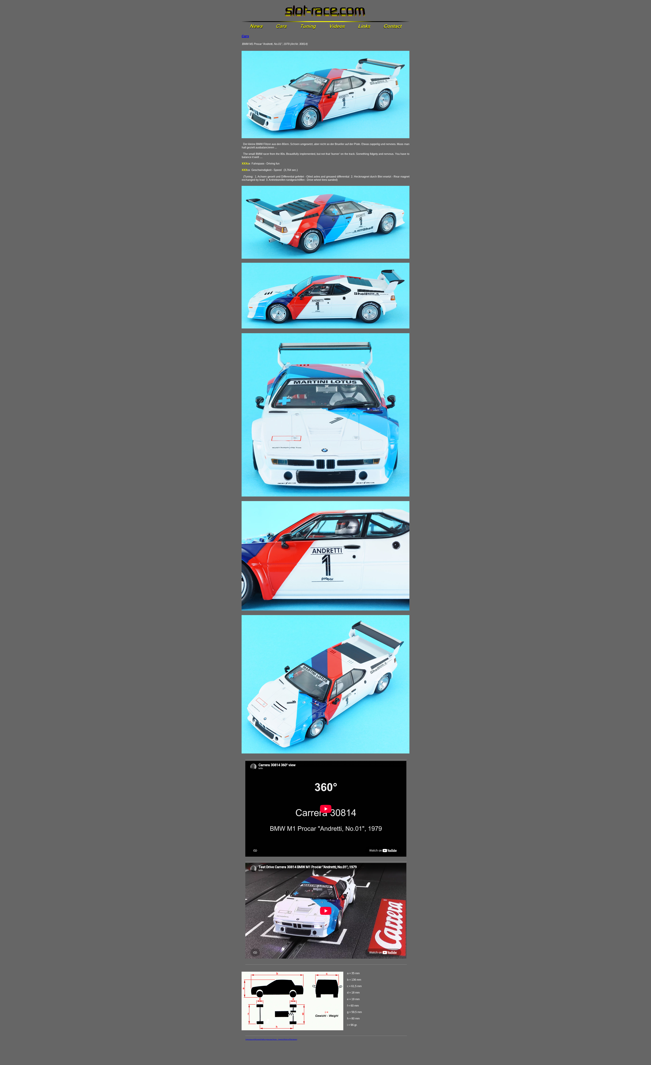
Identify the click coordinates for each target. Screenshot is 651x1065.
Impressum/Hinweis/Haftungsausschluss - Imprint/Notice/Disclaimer (271, 1039)
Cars (245, 36)
